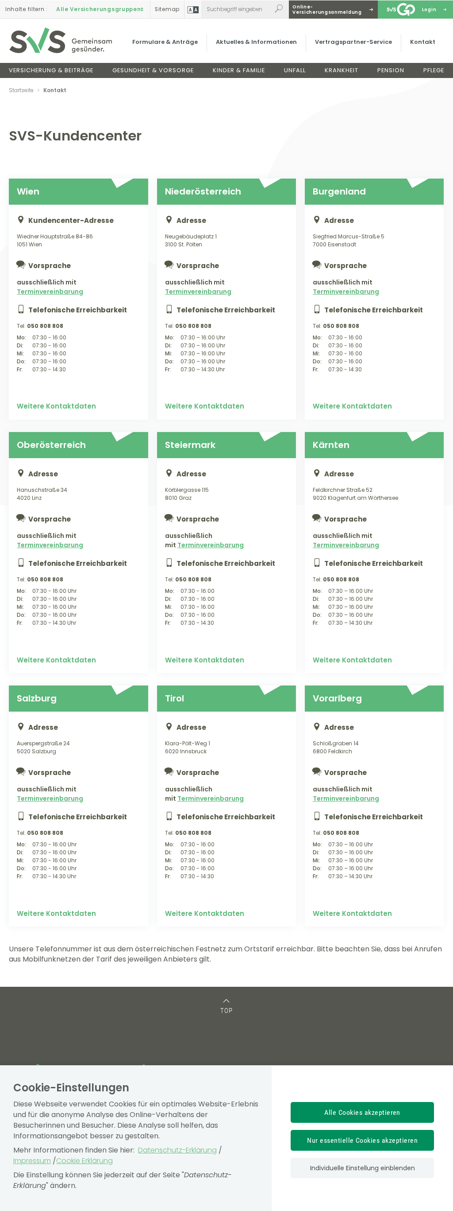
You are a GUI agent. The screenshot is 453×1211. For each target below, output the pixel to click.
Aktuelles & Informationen (256, 42)
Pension (390, 70)
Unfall (295, 70)
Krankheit (341, 70)
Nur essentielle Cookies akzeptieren (362, 1140)
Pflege (433, 70)
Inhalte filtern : (26, 9)
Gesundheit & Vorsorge (153, 70)
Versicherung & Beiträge (51, 70)
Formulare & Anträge (165, 42)
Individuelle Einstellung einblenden (362, 1168)
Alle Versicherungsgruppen (98, 9)
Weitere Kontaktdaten (56, 406)
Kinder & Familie (239, 70)
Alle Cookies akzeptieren (362, 1112)
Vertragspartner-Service (353, 42)
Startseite (21, 90)
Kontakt (422, 42)
